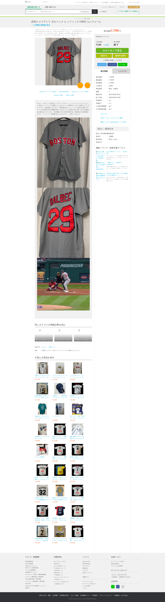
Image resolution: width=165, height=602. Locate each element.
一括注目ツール (58, 579)
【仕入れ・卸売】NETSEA (119, 574)
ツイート (103, 64)
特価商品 (117, 595)
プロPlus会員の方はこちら (117, 2)
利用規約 (95, 595)
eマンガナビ (86, 566)
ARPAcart (57, 563)
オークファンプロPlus (117, 561)
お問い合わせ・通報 (45, 595)
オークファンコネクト (60, 561)
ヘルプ (84, 588)
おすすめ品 (124, 595)
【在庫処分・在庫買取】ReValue (120, 577)
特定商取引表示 (64, 595)
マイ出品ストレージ (60, 568)
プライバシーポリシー (105, 595)
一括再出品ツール (59, 584)
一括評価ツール (58, 575)
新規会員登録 (115, 563)
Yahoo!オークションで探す (47, 91)
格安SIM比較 (86, 563)
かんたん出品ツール (60, 566)
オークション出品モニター (61, 581)
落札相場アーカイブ (31, 572)
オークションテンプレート (61, 577)
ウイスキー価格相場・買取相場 (34, 576)
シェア (113, 64)
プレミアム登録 (133, 7)
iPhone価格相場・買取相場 (33, 579)
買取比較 (85, 568)
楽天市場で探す (64, 91)
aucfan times (86, 561)
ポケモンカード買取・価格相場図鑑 (35, 574)
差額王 (27, 588)
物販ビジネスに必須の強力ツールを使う (113, 122)
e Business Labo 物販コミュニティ (35, 585)
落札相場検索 (29, 561)
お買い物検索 (29, 563)
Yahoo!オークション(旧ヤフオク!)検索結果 (31, 567)
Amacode (28, 583)
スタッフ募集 (74, 595)
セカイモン (104, 114)
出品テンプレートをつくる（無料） (112, 118)
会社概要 (55, 595)
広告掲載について (85, 595)
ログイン (122, 7)
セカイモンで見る (112, 50)
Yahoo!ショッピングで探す (80, 91)
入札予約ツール (58, 570)
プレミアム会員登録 (117, 566)
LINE (123, 64)
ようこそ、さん (108, 7)
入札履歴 (106, 45)
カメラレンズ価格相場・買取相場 (35, 581)
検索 (95, 12)
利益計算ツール (58, 572)
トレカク (85, 570)
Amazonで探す (58, 95)
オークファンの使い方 (82, 2)
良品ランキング (87, 572)
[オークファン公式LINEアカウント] (113, 586)
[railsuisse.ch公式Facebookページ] (118, 586)
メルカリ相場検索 (30, 570)
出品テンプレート (94, 2)
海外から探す (70, 95)
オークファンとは (87, 581)
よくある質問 (104, 2)
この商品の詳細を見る (41, 25)
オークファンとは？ (134, 2)
